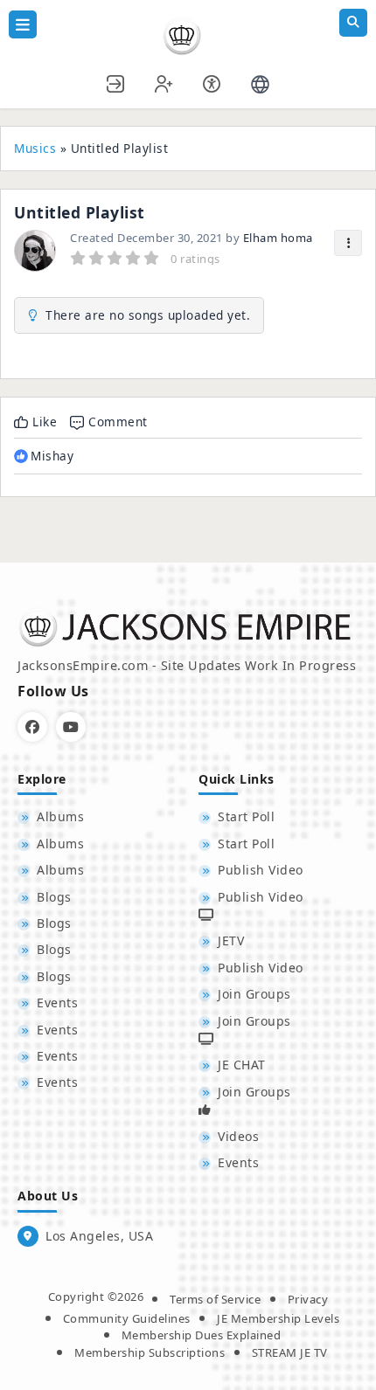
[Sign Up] (164, 81)
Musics (35, 148)
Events (57, 1002)
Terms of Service (215, 1299)
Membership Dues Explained (202, 1335)
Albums (60, 816)
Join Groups (254, 993)
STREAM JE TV (290, 1352)
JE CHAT (242, 1064)
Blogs (54, 897)
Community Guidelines (127, 1318)
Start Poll (246, 816)
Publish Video (260, 869)
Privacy (308, 1299)
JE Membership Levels (278, 1318)
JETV (231, 940)
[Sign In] (116, 81)
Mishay (52, 455)
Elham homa (278, 237)
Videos (238, 1136)
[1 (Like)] (21, 456)
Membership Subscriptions (149, 1352)
